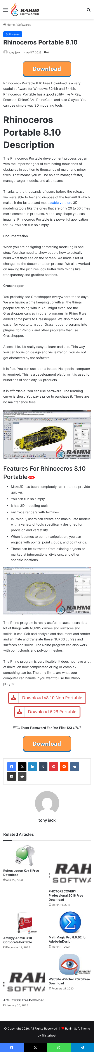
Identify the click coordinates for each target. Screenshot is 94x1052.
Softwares (24, 24)
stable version (60, 203)
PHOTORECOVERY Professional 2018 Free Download (66, 895)
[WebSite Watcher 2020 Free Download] (70, 964)
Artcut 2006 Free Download (23, 1000)
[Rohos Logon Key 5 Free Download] (24, 855)
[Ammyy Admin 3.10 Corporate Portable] (24, 922)
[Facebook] (11, 766)
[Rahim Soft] (25, 9)
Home (10, 24)
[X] (22, 766)
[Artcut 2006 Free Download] (24, 975)
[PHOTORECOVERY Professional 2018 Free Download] (70, 866)
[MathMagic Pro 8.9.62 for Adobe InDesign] (70, 922)
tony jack (14, 52)
